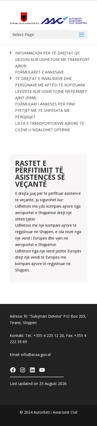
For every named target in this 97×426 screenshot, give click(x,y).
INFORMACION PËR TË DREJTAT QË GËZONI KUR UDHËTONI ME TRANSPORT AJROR (52, 59)
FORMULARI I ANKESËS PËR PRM (45, 103)
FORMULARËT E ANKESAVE (39, 72)
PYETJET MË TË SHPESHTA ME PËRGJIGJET (42, 113)
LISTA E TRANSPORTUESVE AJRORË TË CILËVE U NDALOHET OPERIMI (49, 126)
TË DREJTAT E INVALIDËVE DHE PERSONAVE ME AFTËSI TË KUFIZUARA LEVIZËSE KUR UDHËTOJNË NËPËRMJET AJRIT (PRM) (51, 88)
